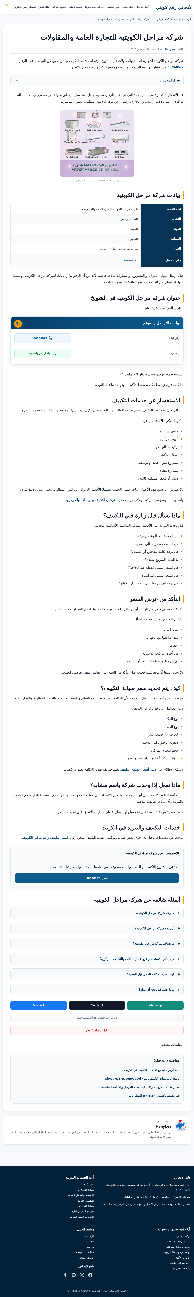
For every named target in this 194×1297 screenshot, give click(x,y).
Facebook (39, 1005)
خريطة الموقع (86, 1257)
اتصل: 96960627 (97, 878)
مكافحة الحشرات (181, 1268)
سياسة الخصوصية (85, 1252)
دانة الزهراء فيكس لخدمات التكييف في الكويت (152, 1070)
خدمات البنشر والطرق (82, 1211)
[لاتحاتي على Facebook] (90, 1275)
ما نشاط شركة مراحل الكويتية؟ (153, 943)
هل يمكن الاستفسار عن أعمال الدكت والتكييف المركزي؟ (136, 959)
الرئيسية (186, 19)
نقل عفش (43, 7)
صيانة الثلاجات (86, 1206)
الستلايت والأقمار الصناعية (80, 1195)
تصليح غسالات (59, 7)
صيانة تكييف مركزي (166, 19)
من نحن (90, 1246)
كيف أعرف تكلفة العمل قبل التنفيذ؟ (150, 974)
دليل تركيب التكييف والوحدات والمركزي (94, 500)
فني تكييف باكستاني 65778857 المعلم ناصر (154, 1095)
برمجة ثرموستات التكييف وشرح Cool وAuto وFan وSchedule (142, 1078)
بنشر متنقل (127, 7)
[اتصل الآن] (18, 324)
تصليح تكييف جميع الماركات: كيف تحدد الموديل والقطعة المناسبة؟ (140, 1087)
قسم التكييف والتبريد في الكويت (45, 837)
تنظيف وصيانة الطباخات (178, 1246)
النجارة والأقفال (182, 1257)
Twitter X (97, 1005)
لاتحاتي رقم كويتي (174, 7)
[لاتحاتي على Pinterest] (73, 1275)
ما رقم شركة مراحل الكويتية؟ (154, 913)
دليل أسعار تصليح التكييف (138, 769)
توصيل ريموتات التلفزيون (177, 1252)
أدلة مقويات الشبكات (179, 1263)
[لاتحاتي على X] (82, 1275)
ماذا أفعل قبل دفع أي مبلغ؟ (156, 989)
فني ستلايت (113, 7)
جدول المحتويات (170, 80)
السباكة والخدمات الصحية (177, 1241)
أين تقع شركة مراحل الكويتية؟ (154, 928)
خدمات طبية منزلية (94, 7)
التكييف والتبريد (86, 1200)
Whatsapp (155, 1005)
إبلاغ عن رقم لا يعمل (97, 1030)
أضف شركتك (142, 7)
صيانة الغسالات (86, 1189)
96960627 (130, 260)
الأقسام (90, 1241)
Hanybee (170, 49)
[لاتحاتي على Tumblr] (65, 1275)
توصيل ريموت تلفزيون (24, 7)
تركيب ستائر (184, 1236)
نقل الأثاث (88, 1184)
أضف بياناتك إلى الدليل (136, 1197)
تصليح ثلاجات (75, 7)
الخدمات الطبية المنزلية (82, 1216)
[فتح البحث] (6, 6)
